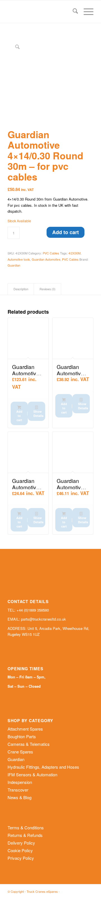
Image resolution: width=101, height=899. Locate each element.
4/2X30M (74, 253)
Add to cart (65, 232)
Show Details (38, 413)
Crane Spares (20, 752)
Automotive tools (19, 259)
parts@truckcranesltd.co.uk (43, 619)
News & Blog (19, 797)
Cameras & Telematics (29, 744)
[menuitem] (72, 11)
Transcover (18, 790)
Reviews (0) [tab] (48, 289)
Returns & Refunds (25, 835)
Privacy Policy (21, 858)
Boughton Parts (22, 736)
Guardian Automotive (46, 259)
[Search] (72, 11)
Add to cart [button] (19, 415)
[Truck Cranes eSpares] (42, 11)
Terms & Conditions (26, 827)
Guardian (14, 265)
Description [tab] (20, 289)
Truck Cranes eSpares (42, 891)
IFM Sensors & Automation (32, 774)
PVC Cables (51, 253)
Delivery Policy (21, 843)
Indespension (20, 782)
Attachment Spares (25, 729)
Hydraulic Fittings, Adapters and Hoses (43, 767)
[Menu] (85, 11)
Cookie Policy (20, 850)
